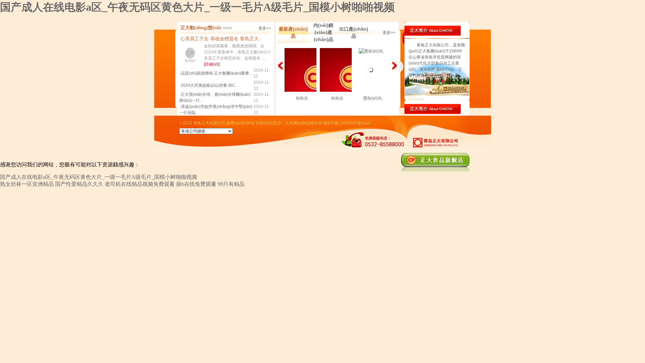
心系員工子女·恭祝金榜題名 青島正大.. (220, 38)
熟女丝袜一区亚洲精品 (27, 184)
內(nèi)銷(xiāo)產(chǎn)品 (323, 32)
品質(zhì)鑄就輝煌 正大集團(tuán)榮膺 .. (216, 73)
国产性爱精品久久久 (79, 184)
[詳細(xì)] (212, 64)
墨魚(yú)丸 (372, 98)
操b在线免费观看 (196, 184)
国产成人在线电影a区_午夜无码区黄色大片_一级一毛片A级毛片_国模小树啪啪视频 (197, 7)
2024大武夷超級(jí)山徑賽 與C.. (209, 85)
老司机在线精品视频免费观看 (140, 184)
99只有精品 (231, 184)
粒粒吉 (302, 98)
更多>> (264, 28)
